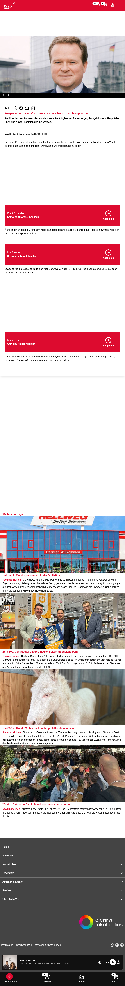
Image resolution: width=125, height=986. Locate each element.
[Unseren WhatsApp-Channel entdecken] (112, 945)
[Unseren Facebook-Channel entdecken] (117, 945)
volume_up (100, 962)
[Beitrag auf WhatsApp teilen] (15, 108)
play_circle (112, 962)
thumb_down (107, 962)
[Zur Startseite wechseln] (9, 5)
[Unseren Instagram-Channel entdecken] (122, 945)
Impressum (7, 945)
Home (5, 846)
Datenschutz (23, 945)
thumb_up (118, 962)
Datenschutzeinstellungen (47, 945)
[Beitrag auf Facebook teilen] (21, 108)
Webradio (7, 855)
